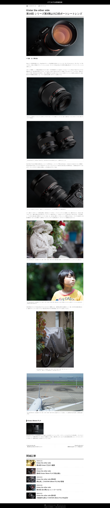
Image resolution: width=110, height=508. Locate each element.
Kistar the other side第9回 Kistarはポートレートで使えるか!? (75, 446)
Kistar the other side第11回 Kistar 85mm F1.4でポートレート (34, 446)
